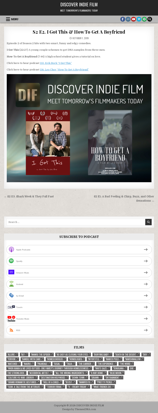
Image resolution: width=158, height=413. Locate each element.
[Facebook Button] (122, 19)
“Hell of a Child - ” (52, 382)
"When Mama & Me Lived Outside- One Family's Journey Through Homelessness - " (49, 368)
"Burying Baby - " (102, 354)
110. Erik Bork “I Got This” (56, 63)
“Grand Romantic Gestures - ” (23, 382)
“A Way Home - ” (98, 373)
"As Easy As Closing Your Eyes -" (73, 354)
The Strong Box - (16, 373)
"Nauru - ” (28, 364)
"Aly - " (24, 354)
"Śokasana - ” (119, 368)
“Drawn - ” (96, 377)
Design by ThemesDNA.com (79, 409)
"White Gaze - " (102, 368)
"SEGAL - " (58, 364)
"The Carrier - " (86, 364)
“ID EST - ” (70, 382)
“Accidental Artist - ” (40, 373)
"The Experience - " (106, 364)
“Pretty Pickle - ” (106, 382)
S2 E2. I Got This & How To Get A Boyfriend (79, 32)
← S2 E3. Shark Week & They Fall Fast (29, 196)
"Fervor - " (12, 359)
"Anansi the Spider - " (42, 354)
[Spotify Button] (144, 19)
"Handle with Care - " (32, 359)
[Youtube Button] (133, 19)
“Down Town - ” (79, 377)
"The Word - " (126, 364)
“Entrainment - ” (113, 377)
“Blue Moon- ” (116, 373)
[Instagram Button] (128, 19)
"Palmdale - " (43, 364)
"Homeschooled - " (56, 359)
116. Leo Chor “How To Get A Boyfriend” (64, 69)
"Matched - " (13, 364)
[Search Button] (149, 19)
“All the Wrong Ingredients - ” (71, 373)
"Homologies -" (76, 359)
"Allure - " (12, 354)
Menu (14, 19)
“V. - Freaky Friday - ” (78, 387)
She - (132, 368)
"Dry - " (146, 354)
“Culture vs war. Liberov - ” (22, 377)
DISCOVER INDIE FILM (79, 4)
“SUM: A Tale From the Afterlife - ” (25, 387)
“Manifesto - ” (85, 382)
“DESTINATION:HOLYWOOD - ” (54, 377)
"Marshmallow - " (134, 359)
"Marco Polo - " (113, 359)
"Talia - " (70, 364)
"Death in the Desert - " (127, 354)
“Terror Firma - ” (55, 387)
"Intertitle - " (95, 359)
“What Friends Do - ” (103, 387)
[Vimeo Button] (139, 19)
